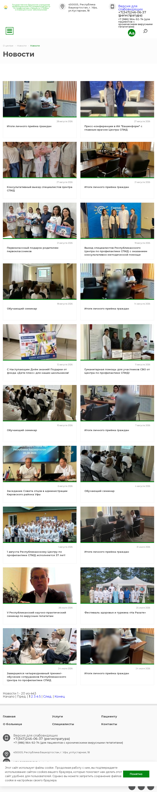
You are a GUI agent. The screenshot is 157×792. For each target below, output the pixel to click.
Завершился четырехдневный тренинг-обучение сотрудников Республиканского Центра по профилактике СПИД (36, 677)
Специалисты (63, 724)
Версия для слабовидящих (130, 7)
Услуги (57, 716)
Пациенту (109, 716)
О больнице (12, 724)
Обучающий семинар (22, 308)
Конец (60, 696)
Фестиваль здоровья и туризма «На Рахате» (115, 612)
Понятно (136, 774)
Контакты (109, 724)
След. (47, 696)
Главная (9, 716)
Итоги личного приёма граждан (29, 126)
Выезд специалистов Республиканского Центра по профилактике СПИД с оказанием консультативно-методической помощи (115, 251)
